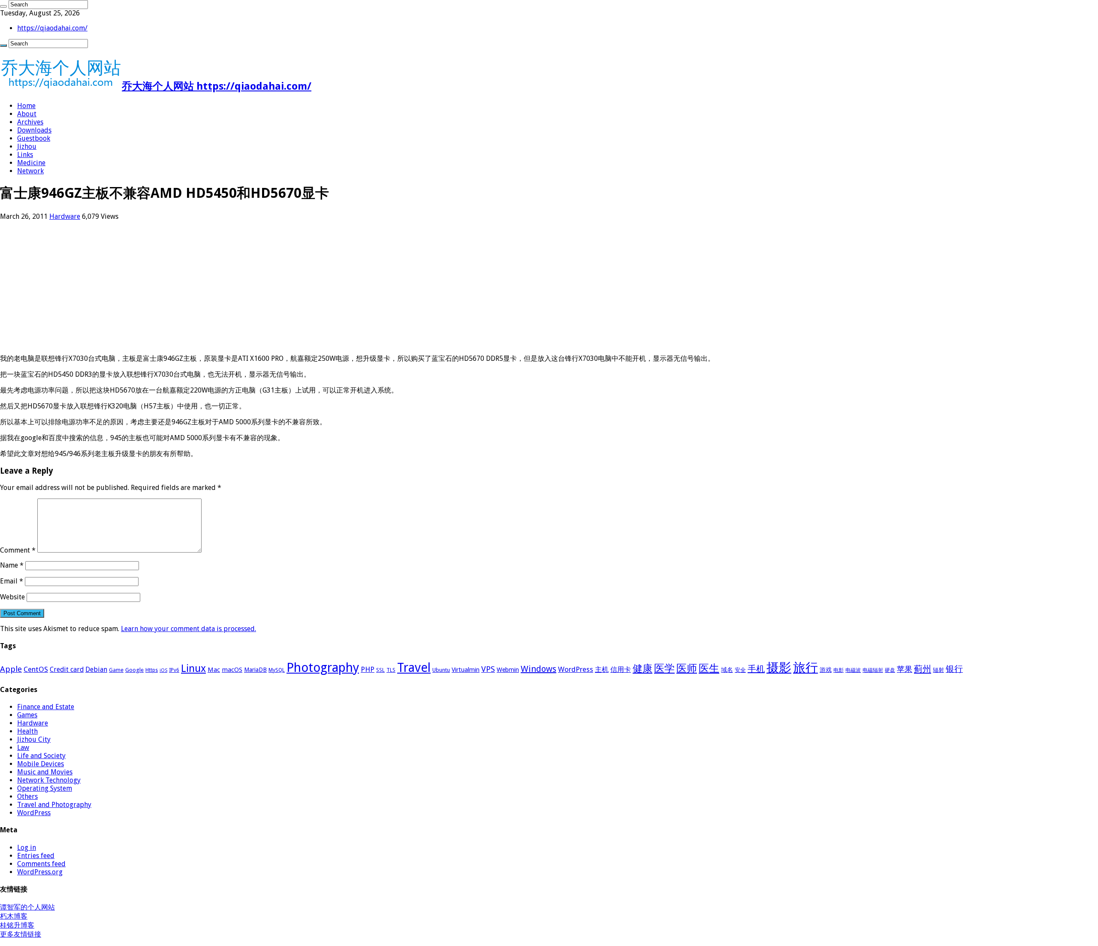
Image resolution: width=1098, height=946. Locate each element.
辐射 (938, 670)
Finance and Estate (45, 707)
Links (25, 155)
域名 (727, 669)
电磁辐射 (873, 670)
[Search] (3, 6)
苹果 (904, 669)
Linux (193, 668)
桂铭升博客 (17, 925)
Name (12, 565)
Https (151, 670)
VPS (488, 669)
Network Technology (49, 780)
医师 (686, 668)
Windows (538, 669)
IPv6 (174, 670)
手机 (756, 669)
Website (12, 597)
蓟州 (922, 669)
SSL (380, 670)
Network (30, 171)
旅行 (805, 667)
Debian (96, 669)
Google (134, 670)
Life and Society (41, 756)
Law (23, 748)
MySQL (276, 670)
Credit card (67, 669)
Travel (414, 667)
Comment (18, 550)
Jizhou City (34, 739)
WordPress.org (40, 872)
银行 (954, 669)
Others (27, 796)
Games (27, 715)
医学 (664, 668)
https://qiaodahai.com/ (52, 28)
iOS (163, 670)
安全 (740, 670)
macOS (232, 670)
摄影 (778, 667)
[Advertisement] (257, 287)
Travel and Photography (54, 805)
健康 (642, 668)
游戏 (826, 669)
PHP (367, 669)
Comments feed (41, 864)
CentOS (36, 669)
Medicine (31, 163)
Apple (11, 669)
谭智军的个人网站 (27, 907)
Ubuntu (441, 670)
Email (11, 581)
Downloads (34, 130)
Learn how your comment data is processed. (188, 629)
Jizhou (26, 146)
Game (116, 670)
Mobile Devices (40, 764)
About (26, 114)
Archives (30, 122)
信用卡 (620, 669)
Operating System (44, 788)
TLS (390, 670)
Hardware (64, 216)
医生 (709, 668)
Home (26, 106)
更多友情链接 (20, 934)
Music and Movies (44, 772)
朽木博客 (13, 916)
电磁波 (853, 670)
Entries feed (35, 856)
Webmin (508, 669)
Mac (214, 670)
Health (27, 731)
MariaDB (255, 669)
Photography (323, 667)
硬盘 (890, 670)
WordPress (575, 669)
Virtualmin (466, 669)
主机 (602, 669)
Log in (26, 847)
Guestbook (33, 138)
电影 (838, 670)
